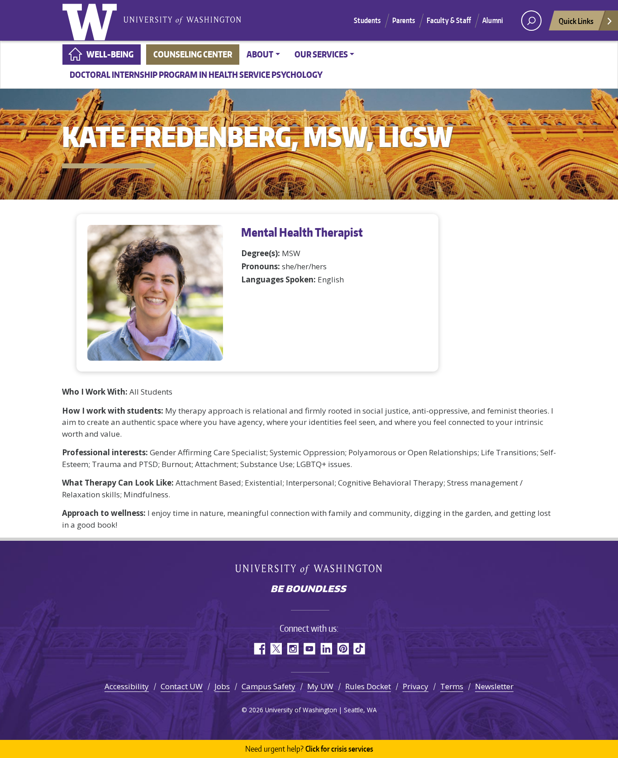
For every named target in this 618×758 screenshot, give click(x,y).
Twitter (276, 649)
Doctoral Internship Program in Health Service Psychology (196, 74)
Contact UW (182, 686)
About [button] (260, 54)
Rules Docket (368, 686)
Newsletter (494, 686)
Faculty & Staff (449, 20)
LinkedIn (326, 649)
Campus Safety (268, 686)
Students (367, 20)
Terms (451, 686)
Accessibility (127, 686)
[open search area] (531, 20)
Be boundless (309, 589)
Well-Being (109, 54)
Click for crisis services (309, 748)
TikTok (359, 649)
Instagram (292, 649)
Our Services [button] (321, 54)
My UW (320, 686)
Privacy (415, 686)
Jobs (222, 686)
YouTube (309, 649)
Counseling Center (192, 54)
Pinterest (343, 649)
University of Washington (91, 20)
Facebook (259, 649)
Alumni (492, 20)
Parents (403, 20)
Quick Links (576, 21)
